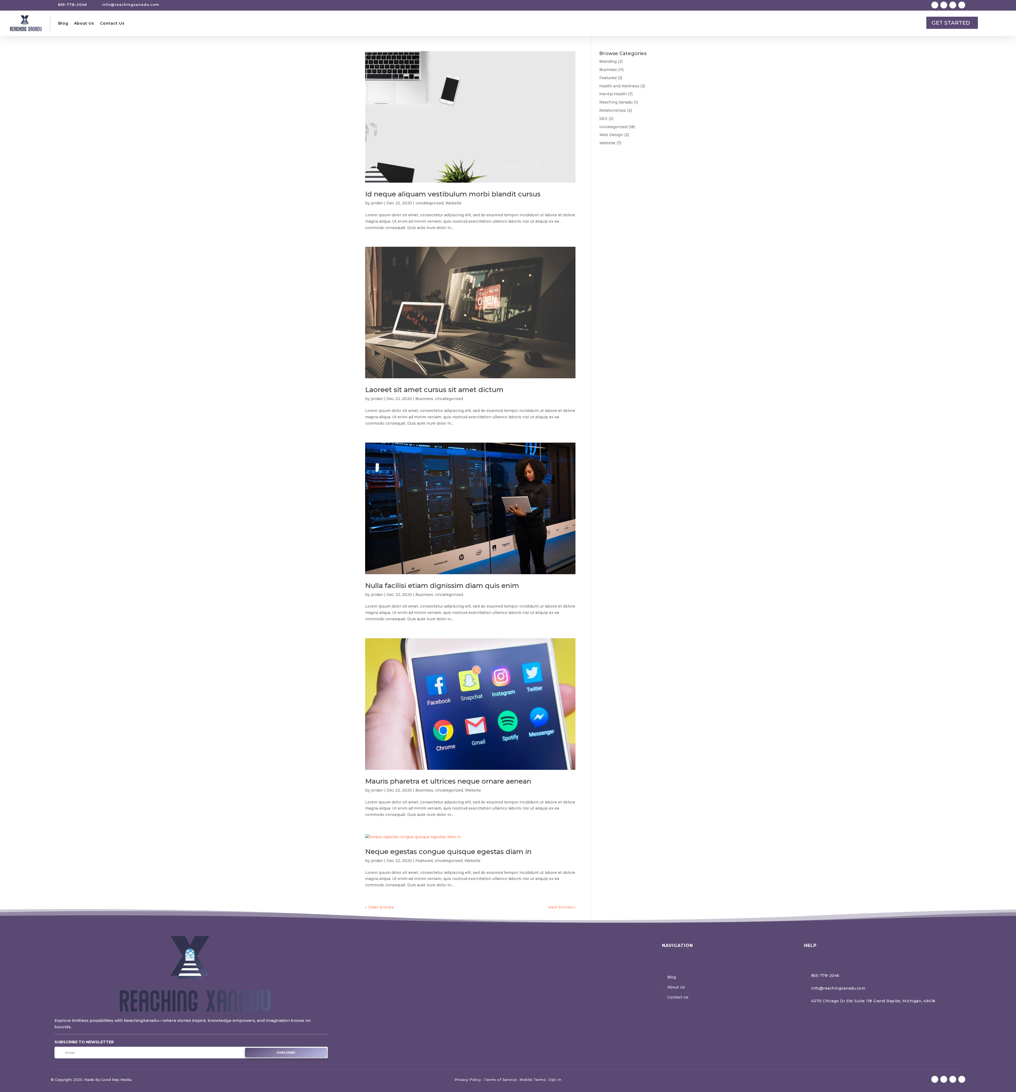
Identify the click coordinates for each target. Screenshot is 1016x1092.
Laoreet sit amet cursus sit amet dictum (434, 389)
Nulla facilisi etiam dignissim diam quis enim (442, 585)
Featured (424, 860)
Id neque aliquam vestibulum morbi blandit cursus (453, 194)
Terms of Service (500, 1079)
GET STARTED (951, 23)
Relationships (612, 110)
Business (424, 398)
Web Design (611, 134)
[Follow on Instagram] (952, 5)
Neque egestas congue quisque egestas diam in (448, 851)
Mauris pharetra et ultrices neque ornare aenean (448, 781)
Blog (63, 23)
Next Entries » (561, 907)
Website (453, 203)
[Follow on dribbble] (961, 5)
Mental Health (613, 94)
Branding (608, 61)
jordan (377, 203)
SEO (603, 118)
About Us (84, 23)
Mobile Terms (533, 1079)
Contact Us (112, 23)
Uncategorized (429, 203)
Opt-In (555, 1079)
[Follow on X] (943, 5)
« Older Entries (379, 907)
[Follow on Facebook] (934, 5)
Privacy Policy (468, 1079)
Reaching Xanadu (616, 102)
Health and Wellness (619, 86)
